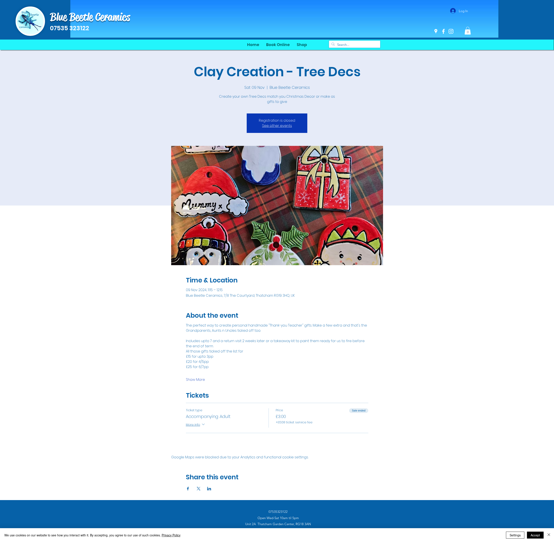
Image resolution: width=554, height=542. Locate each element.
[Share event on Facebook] (188, 488)
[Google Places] (436, 31)
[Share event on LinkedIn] (209, 488)
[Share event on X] (198, 488)
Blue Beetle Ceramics (90, 17)
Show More (195, 379)
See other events (277, 125)
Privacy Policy (171, 535)
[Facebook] (443, 31)
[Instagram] (451, 31)
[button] (467, 31)
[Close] (548, 535)
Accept (535, 535)
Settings (515, 535)
